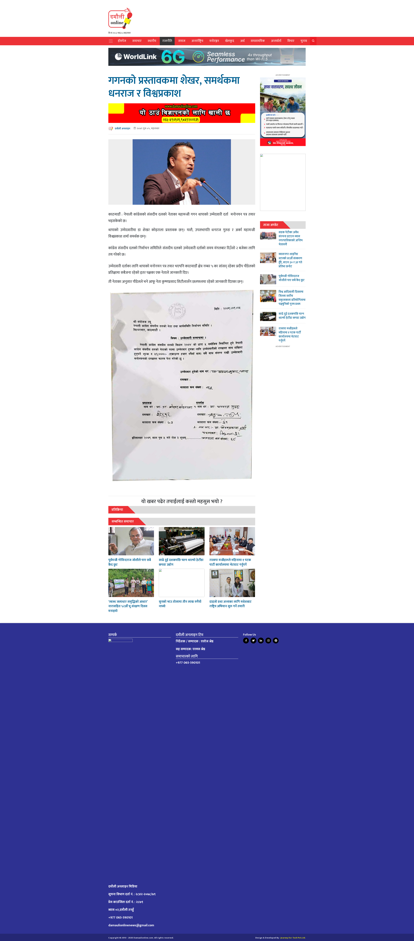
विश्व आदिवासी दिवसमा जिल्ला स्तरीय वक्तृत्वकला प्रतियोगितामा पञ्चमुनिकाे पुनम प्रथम (292, 298)
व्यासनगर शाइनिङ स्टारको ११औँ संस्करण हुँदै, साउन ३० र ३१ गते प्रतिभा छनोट (290, 260)
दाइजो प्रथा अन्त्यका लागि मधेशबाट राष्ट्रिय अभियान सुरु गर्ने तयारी (230, 604)
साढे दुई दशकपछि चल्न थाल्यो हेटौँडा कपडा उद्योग (181, 562)
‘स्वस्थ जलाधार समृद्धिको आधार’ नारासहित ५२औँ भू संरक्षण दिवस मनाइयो (128, 606)
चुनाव (303, 41)
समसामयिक (258, 41)
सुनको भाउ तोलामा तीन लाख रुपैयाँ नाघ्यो (180, 604)
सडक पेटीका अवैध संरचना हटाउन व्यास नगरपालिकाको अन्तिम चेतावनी (291, 238)
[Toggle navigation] (110, 41)
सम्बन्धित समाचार (123, 521)
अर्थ (242, 41)
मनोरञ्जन (214, 41)
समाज (181, 41)
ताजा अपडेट (270, 225)
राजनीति (167, 41)
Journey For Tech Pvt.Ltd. (293, 938)
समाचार (137, 41)
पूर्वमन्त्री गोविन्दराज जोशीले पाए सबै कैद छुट (129, 562)
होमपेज (122, 41)
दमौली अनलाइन (122, 128)
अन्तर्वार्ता (276, 41)
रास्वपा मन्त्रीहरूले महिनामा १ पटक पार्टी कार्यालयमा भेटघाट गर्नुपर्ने (230, 562)
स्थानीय (152, 41)
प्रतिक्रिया (117, 509)
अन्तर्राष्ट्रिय (197, 41)
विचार (290, 41)
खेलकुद (229, 41)
